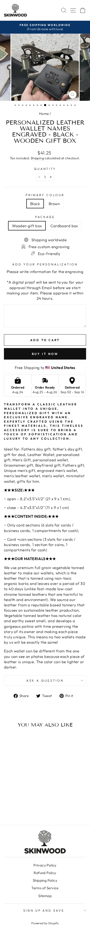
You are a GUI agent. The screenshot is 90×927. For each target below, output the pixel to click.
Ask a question (45, 680)
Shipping (37, 158)
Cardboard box (64, 225)
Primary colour (45, 195)
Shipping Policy (45, 880)
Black (35, 203)
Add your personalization (45, 264)
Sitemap (45, 896)
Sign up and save (44, 910)
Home (44, 113)
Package (45, 217)
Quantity (45, 169)
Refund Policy (45, 873)
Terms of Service (45, 888)
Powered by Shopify (45, 923)
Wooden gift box (27, 225)
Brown (54, 203)
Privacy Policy (45, 865)
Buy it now (45, 354)
